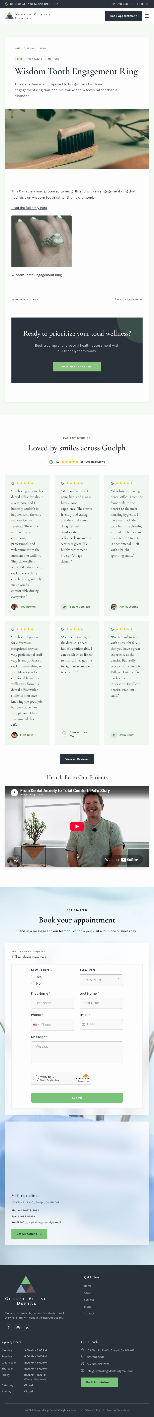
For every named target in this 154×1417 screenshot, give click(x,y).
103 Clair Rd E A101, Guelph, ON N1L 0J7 (35, 1202)
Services (89, 1299)
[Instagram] (142, 4)
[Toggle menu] (146, 16)
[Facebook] (137, 4)
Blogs (31, 48)
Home (18, 48)
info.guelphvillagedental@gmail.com (110, 1371)
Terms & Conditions (118, 1410)
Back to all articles (126, 299)
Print (36, 299)
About (87, 1293)
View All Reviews (77, 759)
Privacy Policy (92, 1410)
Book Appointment (123, 16)
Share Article (19, 299)
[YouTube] (147, 4)
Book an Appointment (77, 366)
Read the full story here (29, 208)
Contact (89, 1313)
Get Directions (27, 1234)
